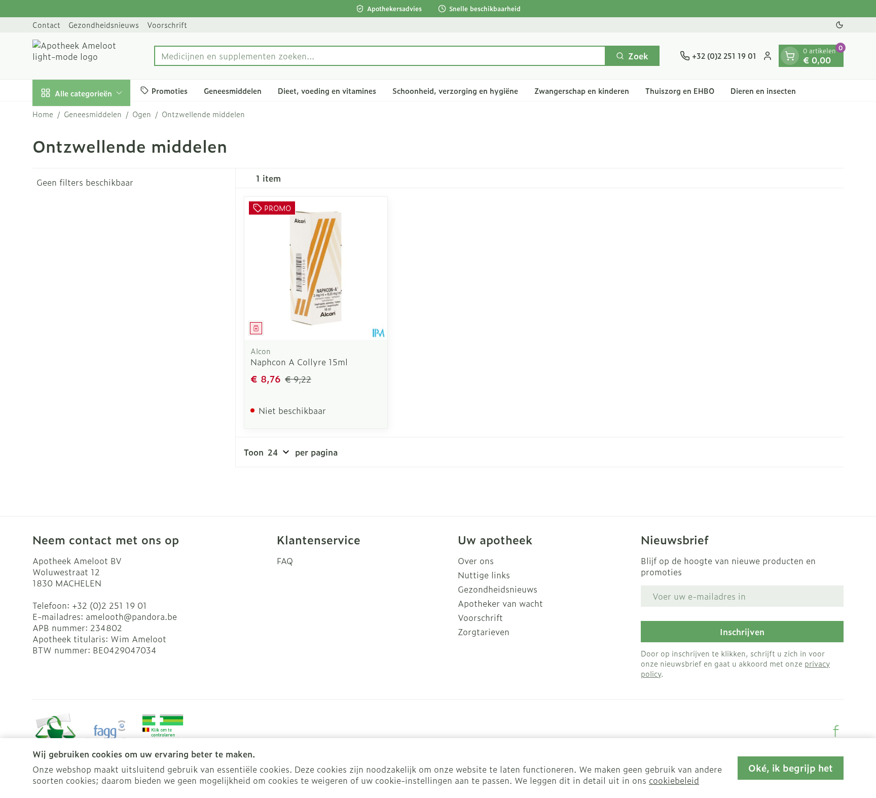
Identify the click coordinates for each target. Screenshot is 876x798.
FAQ (285, 560)
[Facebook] (836, 731)
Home (42, 114)
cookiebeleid (674, 780)
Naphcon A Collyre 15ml (299, 362)
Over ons (476, 560)
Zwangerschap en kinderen (581, 90)
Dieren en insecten (763, 90)
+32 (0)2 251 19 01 (109, 605)
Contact (46, 24)
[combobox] (380, 56)
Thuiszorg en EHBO (679, 90)
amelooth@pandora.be (131, 616)
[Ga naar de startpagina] (83, 56)
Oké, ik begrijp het (790, 768)
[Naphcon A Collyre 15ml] (315, 268)
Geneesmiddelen (233, 90)
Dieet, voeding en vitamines (327, 90)
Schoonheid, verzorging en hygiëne (455, 90)
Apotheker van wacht (500, 603)
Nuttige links (484, 574)
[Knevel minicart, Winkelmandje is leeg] (790, 56)
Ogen (141, 114)
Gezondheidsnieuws (103, 24)
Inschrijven (742, 632)
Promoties (170, 90)
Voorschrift (167, 24)
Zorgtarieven (483, 631)
